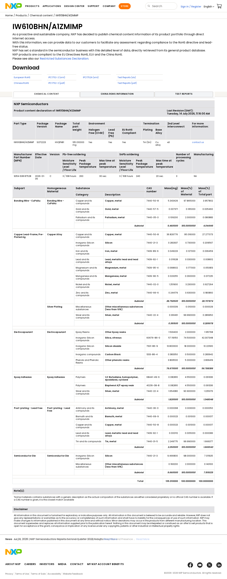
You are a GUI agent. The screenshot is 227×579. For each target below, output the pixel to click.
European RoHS (22, 77)
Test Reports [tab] (183, 93)
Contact (77, 564)
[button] (209, 6)
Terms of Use (22, 573)
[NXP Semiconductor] (13, 6)
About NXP (13, 564)
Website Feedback (73, 573)
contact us (198, 142)
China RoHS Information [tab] (117, 93)
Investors (47, 564)
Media (62, 564)
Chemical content (41, 15)
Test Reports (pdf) (127, 83)
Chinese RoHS (21, 83)
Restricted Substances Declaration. (64, 59)
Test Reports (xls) (127, 77)
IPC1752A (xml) (91, 77)
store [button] (124, 6)
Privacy (9, 573)
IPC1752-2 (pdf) (56, 83)
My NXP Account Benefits (105, 564)
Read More (110, 539)
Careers (30, 564)
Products (21, 15)
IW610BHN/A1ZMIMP (67, 15)
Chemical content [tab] (46, 93)
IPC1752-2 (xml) (56, 77)
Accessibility (54, 573)
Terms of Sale (38, 573)
